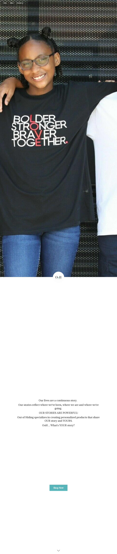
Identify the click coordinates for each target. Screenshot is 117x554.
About (12, 3)
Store (5, 3)
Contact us (20, 3)
